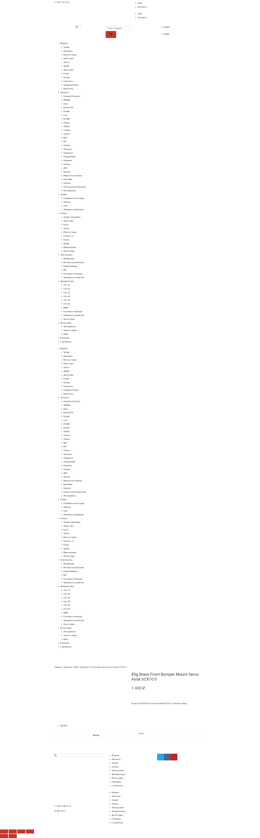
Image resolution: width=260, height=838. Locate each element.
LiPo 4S (66, 296)
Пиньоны (67, 149)
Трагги (66, 62)
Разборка (64, 338)
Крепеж (67, 183)
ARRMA (66, 100)
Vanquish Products (71, 96)
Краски (66, 172)
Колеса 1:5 (68, 236)
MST (65, 138)
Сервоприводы (70, 266)
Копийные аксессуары (73, 198)
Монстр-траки (70, 55)
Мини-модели (69, 247)
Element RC (68, 107)
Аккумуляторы (67, 281)
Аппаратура (68, 258)
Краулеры (68, 51)
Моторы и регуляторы (73, 262)
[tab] (133, 726)
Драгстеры (68, 70)
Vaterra (66, 134)
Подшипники (69, 156)
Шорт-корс (68, 58)
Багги (65, 224)
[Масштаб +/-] (30, 831)
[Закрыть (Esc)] (4, 831)
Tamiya (66, 145)
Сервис (166, 27)
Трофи (66, 47)
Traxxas (66, 130)
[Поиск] (111, 34)
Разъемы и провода (72, 274)
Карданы (67, 160)
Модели (64, 43)
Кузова (66, 164)
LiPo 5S (66, 300)
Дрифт (66, 66)
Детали (63, 725)
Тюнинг (63, 194)
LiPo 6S (66, 304)
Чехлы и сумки (70, 330)
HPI (64, 141)
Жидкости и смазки (72, 175)
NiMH (65, 307)
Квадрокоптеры (70, 85)
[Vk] (167, 757)
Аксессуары (69, 251)
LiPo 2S (66, 289)
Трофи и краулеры (71, 217)
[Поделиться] (13, 831)
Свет (65, 205)
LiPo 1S (66, 285)
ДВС (65, 168)
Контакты (142, 7)
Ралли (66, 73)
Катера (66, 77)
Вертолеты (68, 88)
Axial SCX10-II (165, 703)
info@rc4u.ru (60, 811)
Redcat (66, 122)
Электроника (66, 255)
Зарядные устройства (73, 277)
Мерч (65, 334)
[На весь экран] (21, 831)
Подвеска (68, 153)
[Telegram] (160, 757)
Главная (58, 667)
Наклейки (67, 179)
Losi (65, 115)
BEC (65, 270)
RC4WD (66, 119)
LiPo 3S (66, 292)
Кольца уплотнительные (74, 187)
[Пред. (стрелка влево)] (4, 836)
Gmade (66, 111)
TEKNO (66, 126)
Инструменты (69, 190)
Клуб (139, 3)
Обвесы (67, 202)
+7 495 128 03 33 (61, 2)
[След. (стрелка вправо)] (13, 836)
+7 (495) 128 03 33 (62, 806)
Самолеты (68, 81)
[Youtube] (174, 757)
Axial (65, 104)
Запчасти (64, 92)
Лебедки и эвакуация (73, 209)
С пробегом (65, 341)
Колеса (63, 213)
